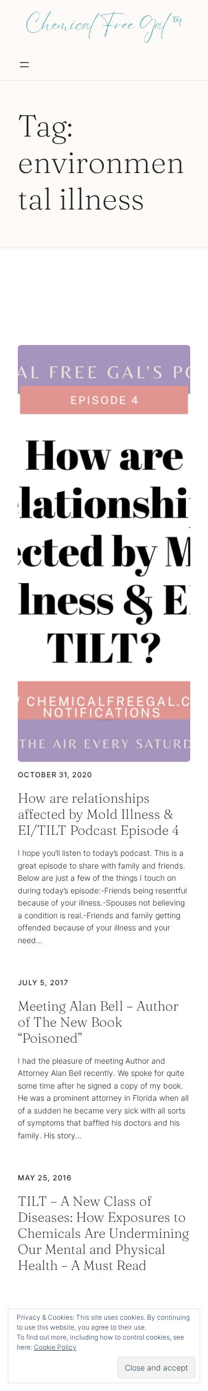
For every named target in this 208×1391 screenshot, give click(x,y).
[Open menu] (24, 64)
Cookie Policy (55, 1347)
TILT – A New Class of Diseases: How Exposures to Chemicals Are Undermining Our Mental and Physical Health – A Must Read (103, 1233)
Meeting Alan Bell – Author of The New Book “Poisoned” (98, 1022)
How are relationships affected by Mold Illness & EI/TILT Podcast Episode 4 (98, 814)
